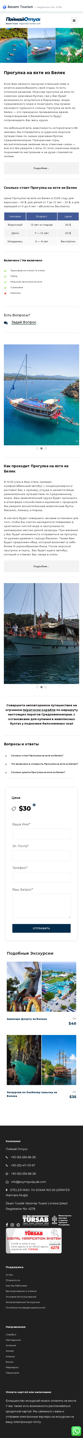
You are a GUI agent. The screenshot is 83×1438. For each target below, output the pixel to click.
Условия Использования (21, 1296)
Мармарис (12, 1367)
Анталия (11, 1345)
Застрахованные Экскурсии (23, 1302)
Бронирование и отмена (21, 1291)
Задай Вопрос (24, 322)
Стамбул (11, 1334)
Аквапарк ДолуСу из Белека (27, 1019)
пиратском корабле (39, 710)
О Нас (9, 1274)
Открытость (13, 1280)
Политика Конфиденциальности (25, 1307)
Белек (10, 1361)
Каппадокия (13, 1339)
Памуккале (12, 1372)
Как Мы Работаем (16, 1285)
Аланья (10, 1356)
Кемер (10, 1350)
